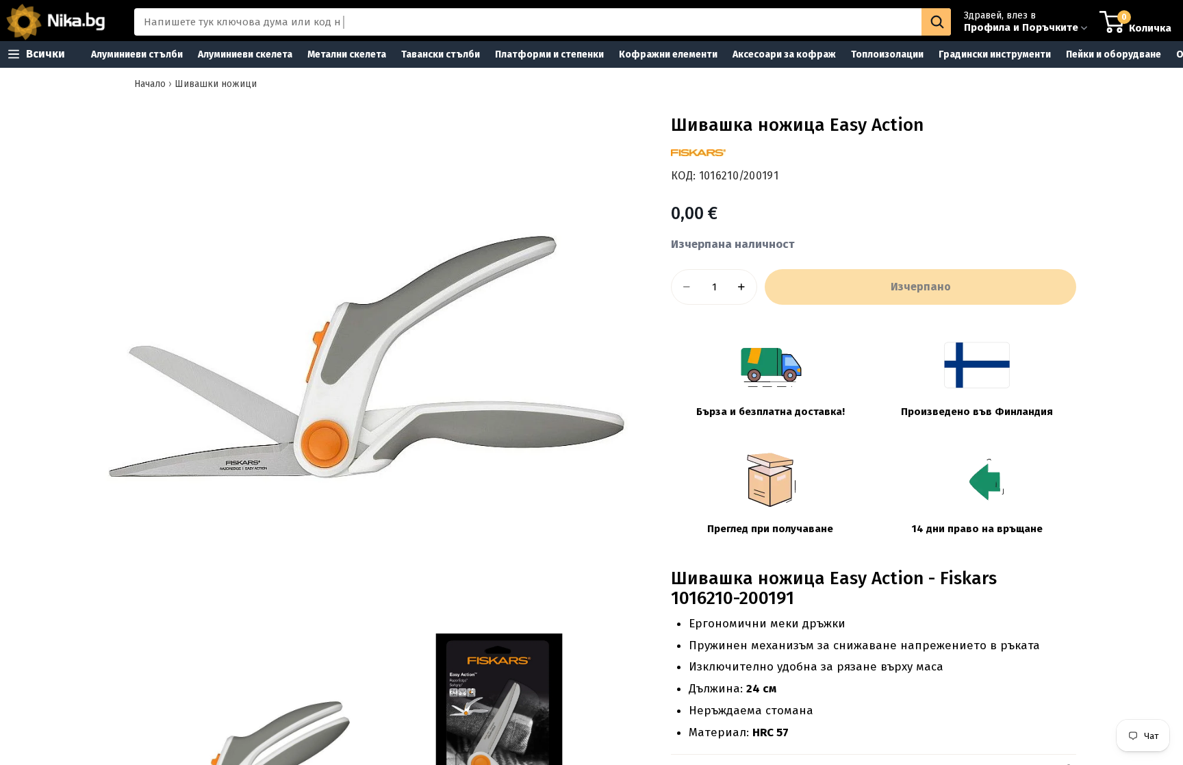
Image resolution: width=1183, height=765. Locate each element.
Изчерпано (921, 286)
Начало (150, 84)
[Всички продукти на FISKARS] (698, 152)
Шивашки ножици (216, 84)
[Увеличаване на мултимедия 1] (364, 359)
